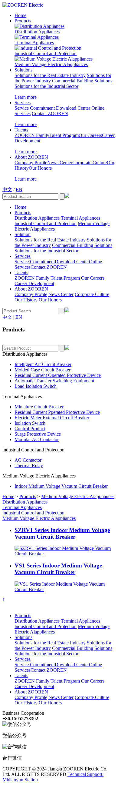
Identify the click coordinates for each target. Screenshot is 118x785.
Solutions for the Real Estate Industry (50, 75)
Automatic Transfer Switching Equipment (54, 380)
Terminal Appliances (34, 42)
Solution (23, 234)
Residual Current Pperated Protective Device (57, 412)
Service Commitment (35, 108)
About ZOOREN (31, 157)
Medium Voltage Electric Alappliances (51, 64)
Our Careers (90, 135)
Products (23, 20)
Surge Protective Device (38, 434)
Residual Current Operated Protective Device (58, 375)
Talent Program (64, 135)
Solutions (23, 69)
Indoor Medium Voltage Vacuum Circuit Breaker (61, 486)
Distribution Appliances (37, 31)
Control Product (30, 428)
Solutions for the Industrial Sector (46, 86)
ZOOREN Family (32, 135)
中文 (7, 189)
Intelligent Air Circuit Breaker (43, 364)
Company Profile (31, 162)
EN (19, 189)
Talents (21, 129)
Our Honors (40, 168)
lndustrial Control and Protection (46, 53)
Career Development (34, 283)
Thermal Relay (29, 465)
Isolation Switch (30, 423)
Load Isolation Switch (36, 386)
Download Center (73, 108)
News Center (59, 162)
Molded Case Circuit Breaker (42, 369)
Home (20, 15)
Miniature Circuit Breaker (39, 406)
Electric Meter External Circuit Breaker (52, 417)
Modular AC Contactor (37, 439)
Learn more (26, 97)
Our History (26, 299)
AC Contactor (28, 460)
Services (23, 102)
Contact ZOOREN (50, 113)
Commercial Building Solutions (82, 80)
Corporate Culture (89, 162)
